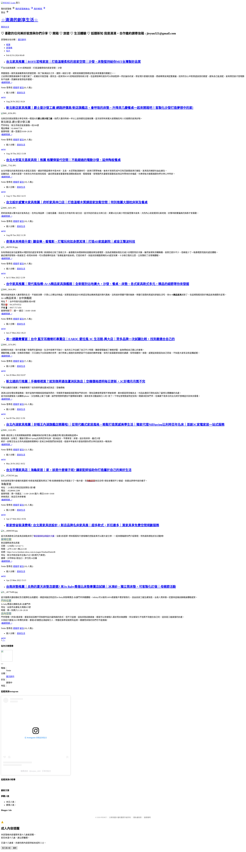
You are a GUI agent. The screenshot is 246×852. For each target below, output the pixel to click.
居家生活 (21, 93)
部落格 (9, 48)
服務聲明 (147, 817)
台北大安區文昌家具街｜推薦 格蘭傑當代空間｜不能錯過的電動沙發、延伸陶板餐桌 (63, 160)
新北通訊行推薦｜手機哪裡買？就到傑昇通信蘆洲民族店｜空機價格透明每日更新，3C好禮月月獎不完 (75, 381)
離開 (14, 848)
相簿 (8, 45)
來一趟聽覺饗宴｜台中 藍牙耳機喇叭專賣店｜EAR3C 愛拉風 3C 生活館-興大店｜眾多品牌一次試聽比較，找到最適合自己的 (90, 339)
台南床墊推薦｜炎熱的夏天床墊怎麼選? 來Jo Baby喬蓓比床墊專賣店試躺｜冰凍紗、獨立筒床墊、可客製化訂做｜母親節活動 (91, 586)
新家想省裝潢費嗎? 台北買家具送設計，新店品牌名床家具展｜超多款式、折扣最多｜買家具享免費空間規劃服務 (82, 525)
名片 (8, 51)
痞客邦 (16, 87)
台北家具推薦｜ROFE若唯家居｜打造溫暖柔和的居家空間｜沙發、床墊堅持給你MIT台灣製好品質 (73, 61)
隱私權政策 (137, 817)
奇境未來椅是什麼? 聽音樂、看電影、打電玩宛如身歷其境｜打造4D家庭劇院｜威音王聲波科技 (70, 241)
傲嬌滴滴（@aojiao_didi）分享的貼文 (36, 771)
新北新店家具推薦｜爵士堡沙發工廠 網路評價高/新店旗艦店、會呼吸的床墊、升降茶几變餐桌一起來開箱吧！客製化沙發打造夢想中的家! (99, 107)
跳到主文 (5, 27)
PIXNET (104, 817)
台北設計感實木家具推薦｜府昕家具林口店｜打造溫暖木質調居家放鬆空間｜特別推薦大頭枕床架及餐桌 (77, 202)
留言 (22, 87)
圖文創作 (22, 40)
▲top (3, 97)
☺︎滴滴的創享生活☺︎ (19, 20)
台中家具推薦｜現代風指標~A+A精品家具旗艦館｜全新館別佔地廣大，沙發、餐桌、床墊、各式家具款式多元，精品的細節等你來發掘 (97, 284)
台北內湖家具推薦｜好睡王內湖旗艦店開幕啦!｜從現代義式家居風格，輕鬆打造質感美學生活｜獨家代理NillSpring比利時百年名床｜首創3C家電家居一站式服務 (115, 424)
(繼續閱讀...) (6, 82)
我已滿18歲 (6, 848)
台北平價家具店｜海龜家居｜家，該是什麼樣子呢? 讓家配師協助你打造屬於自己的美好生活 (68, 470)
